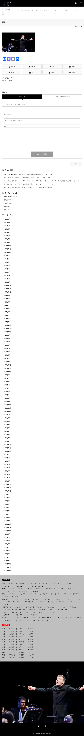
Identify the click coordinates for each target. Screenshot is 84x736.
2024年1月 (7, 322)
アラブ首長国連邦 (19, 609)
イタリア (22, 594)
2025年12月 (7, 245)
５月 (4, 639)
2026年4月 (7, 232)
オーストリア (71, 588)
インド (12, 612)
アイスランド (44, 583)
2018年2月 (7, 557)
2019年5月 (7, 507)
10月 (4, 652)
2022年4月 (7, 391)
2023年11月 (7, 328)
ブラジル (19, 620)
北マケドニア (55, 594)
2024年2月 (7, 318)
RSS (45, 726)
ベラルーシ (71, 602)
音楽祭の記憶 (8, 203)
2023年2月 (7, 358)
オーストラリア (18, 615)
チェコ (27, 599)
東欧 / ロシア (6, 599)
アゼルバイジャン (51, 607)
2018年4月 (7, 550)
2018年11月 (7, 527)
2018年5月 (7, 547)
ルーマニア (48, 599)
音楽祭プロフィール (10, 200)
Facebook (42, 726)
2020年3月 (7, 474)
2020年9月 (7, 454)
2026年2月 (7, 239)
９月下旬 (31, 649)
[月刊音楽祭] (6, 3)
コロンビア (8, 620)
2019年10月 (7, 491)
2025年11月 (7, 249)
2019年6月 (7, 504)
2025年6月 (7, 265)
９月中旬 (21, 649)
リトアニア (41, 586)
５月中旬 (21, 639)
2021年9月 (7, 415)
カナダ (16, 617)
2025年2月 (7, 279)
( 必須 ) (7, 114)
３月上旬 (12, 634)
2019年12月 (7, 484)
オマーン (32, 609)
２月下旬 (31, 631)
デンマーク (34, 583)
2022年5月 (7, 388)
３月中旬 (21, 634)
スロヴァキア (37, 599)
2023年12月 (7, 325)
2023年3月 (7, 355)
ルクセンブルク (50, 588)
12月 (4, 657)
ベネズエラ (67, 617)
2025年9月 (7, 255)
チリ (26, 620)
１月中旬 (21, 629)
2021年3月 (7, 434)
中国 (26, 612)
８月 (4, 647)
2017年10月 (7, 570)
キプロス (8, 596)
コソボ (78, 599)
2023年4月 (7, 351)
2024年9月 (7, 295)
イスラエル (72, 607)
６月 (4, 642)
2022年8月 (7, 378)
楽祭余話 (6, 210)
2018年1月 (7, 560)
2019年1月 (7, 521)
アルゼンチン (43, 620)
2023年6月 (7, 345)
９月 (4, 649)
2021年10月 (7, 411)
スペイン (24, 591)
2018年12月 (7, 524)
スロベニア (32, 594)
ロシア (7, 604)
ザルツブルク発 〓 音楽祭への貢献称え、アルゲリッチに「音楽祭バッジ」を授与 (28, 187)
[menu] (80, 3)
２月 (4, 631)
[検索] (76, 3)
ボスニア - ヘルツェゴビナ (13, 602)
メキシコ (35, 617)
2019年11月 (7, 487)
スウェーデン (9, 586)
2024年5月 (7, 308)
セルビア (69, 599)
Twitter (38, 726)
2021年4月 (7, 431)
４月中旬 (21, 636)
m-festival (12, 78)
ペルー (34, 620)
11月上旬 (12, 655)
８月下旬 (31, 647)
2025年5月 (7, 269)
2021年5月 (7, 428)
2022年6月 (7, 385)
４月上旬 (12, 636)
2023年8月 (7, 338)
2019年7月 (7, 501)
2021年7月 (7, 421)
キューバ (58, 617)
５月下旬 (31, 639)
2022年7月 (7, 381)
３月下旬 (31, 634)
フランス (20, 588)
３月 (4, 634)
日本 (20, 612)
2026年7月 (7, 222)
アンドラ (11, 588)
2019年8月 (7, 497)
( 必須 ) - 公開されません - (13, 120)
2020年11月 (7, 448)
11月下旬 (31, 655)
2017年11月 (7, 567)
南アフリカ (63, 609)
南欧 (4, 594)
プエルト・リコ (46, 617)
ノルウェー (55, 583)
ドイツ (61, 588)
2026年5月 (7, 229)
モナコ (15, 591)
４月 (4, 636)
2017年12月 (7, 564)
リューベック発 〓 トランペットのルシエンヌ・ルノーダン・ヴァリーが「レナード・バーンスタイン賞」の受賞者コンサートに (41, 181)
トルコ (63, 607)
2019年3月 (7, 514)
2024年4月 (7, 312)
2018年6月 (7, 544)
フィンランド (67, 583)
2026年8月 (7, 219)
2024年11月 (7, 289)
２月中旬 (21, 631)
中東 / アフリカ (7, 607)
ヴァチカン (12, 594)
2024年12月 (7, 285)
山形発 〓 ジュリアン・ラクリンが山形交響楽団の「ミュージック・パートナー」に (28, 184)
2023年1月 (7, 361)
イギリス (12, 583)
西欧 (4, 588)
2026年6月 (7, 226)
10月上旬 (12, 652)
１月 (4, 629)
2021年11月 (7, 408)
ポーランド (40, 602)
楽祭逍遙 (6, 206)
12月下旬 (31, 657)
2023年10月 (7, 332)
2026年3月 (7, 235)
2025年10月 (7, 252)
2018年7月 (7, 541)
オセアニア (6, 615)
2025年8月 (7, 259)
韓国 (40, 612)
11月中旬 (22, 655)
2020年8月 (7, 458)
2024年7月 (7, 302)
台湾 (33, 612)
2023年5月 (7, 348)
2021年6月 (7, 424)
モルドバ (61, 602)
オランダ (39, 588)
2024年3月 (7, 315)
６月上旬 (12, 642)
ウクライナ (51, 602)
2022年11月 (7, 368)
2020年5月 (7, 468)
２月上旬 (12, 631)
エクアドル (77, 617)
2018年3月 (7, 554)
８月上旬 (12, 647)
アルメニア (39, 607)
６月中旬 (21, 642)
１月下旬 (31, 629)
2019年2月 (7, 517)
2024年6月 (7, 305)
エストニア (20, 586)
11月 (4, 655)
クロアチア (43, 594)
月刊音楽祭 (37, 733)
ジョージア (18, 607)
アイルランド (22, 583)
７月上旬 (12, 644)
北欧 (4, 583)
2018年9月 (7, 534)
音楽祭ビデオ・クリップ (11, 196)
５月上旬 (12, 639)
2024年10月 (7, 292)
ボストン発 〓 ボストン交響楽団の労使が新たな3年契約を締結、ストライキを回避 (28, 174)
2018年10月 (7, 531)
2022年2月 (7, 398)
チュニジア (53, 609)
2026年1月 (7, 242)
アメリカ (25, 617)
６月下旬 (31, 642)
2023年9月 (7, 335)
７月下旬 (31, 644)
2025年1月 (7, 282)
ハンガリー (17, 599)
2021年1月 (7, 441)
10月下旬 (31, 652)
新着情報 (7, 9)
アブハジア (29, 607)
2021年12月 (7, 405)
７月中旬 (21, 644)
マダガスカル (42, 609)
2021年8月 (7, 418)
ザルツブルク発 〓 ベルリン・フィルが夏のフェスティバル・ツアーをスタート (27, 177)
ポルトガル (34, 591)
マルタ (16, 596)
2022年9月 (7, 375)
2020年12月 (7, 444)
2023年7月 (7, 342)
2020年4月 (7, 471)
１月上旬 (12, 629)
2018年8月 (7, 537)
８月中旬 (21, 647)
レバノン (8, 609)
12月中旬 (22, 657)
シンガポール (50, 612)
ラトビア (31, 586)
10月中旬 (22, 652)
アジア (4, 612)
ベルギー (29, 588)
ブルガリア (59, 599)
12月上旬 (12, 657)
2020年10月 (7, 451)
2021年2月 (7, 438)
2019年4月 (7, 511)
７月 (4, 644)
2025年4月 (7, 272)
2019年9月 (7, 494)
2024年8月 (7, 298)
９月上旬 (12, 649)
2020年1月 (7, 481)
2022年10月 (7, 371)
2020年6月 (7, 464)
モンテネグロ (29, 602)
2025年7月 (7, 262)
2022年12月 (7, 365)
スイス (7, 591)
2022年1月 (7, 401)
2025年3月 (7, 275)
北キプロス (76, 594)
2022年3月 (7, 395)
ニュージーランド (31, 615)
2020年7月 (7, 461)
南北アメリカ (6, 617)
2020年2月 (7, 477)
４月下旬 (31, 636)
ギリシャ (66, 594)
